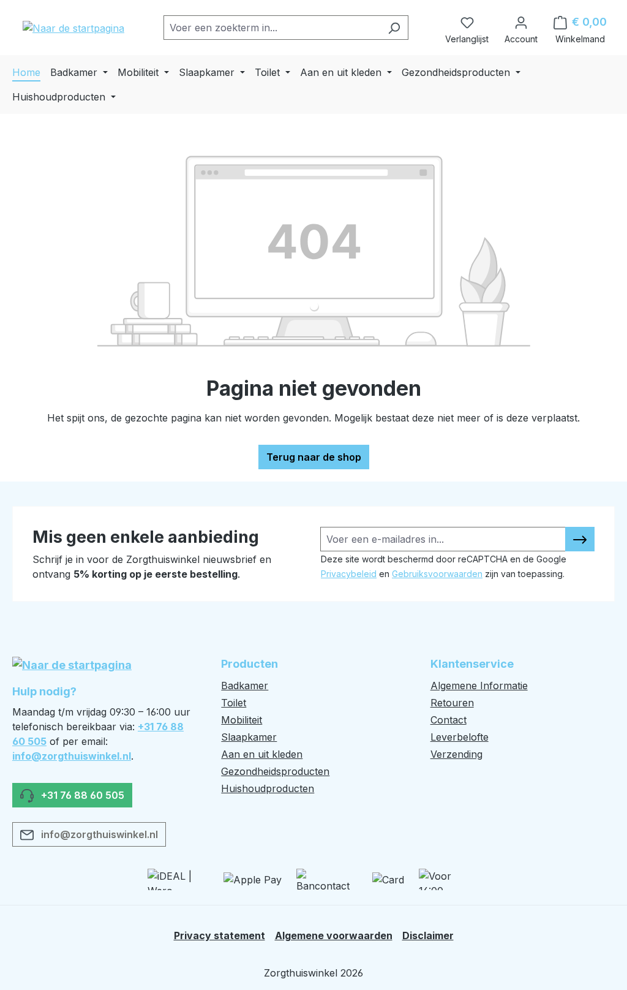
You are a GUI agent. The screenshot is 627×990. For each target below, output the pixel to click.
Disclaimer (428, 935)
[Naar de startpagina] (73, 28)
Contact (448, 720)
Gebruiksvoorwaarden (437, 574)
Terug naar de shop (313, 457)
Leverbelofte (459, 737)
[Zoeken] (394, 27)
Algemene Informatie (479, 685)
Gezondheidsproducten (275, 771)
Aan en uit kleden (261, 754)
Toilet (233, 703)
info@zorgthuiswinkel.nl (71, 756)
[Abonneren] (580, 539)
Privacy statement (219, 935)
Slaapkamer (249, 737)
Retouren (452, 703)
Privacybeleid (349, 574)
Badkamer (244, 685)
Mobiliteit (241, 720)
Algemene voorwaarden (333, 935)
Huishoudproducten (267, 788)
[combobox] (271, 27)
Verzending (456, 754)
